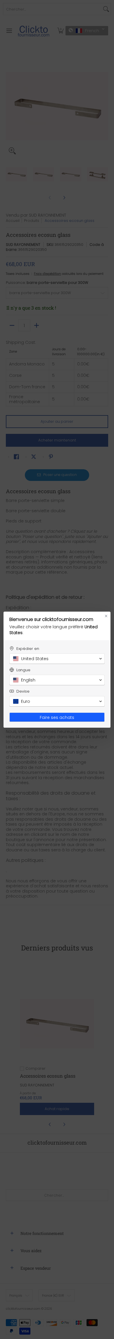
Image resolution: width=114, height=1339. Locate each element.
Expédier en (27, 648)
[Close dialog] (106, 616)
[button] (57, 658)
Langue (23, 669)
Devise (23, 691)
